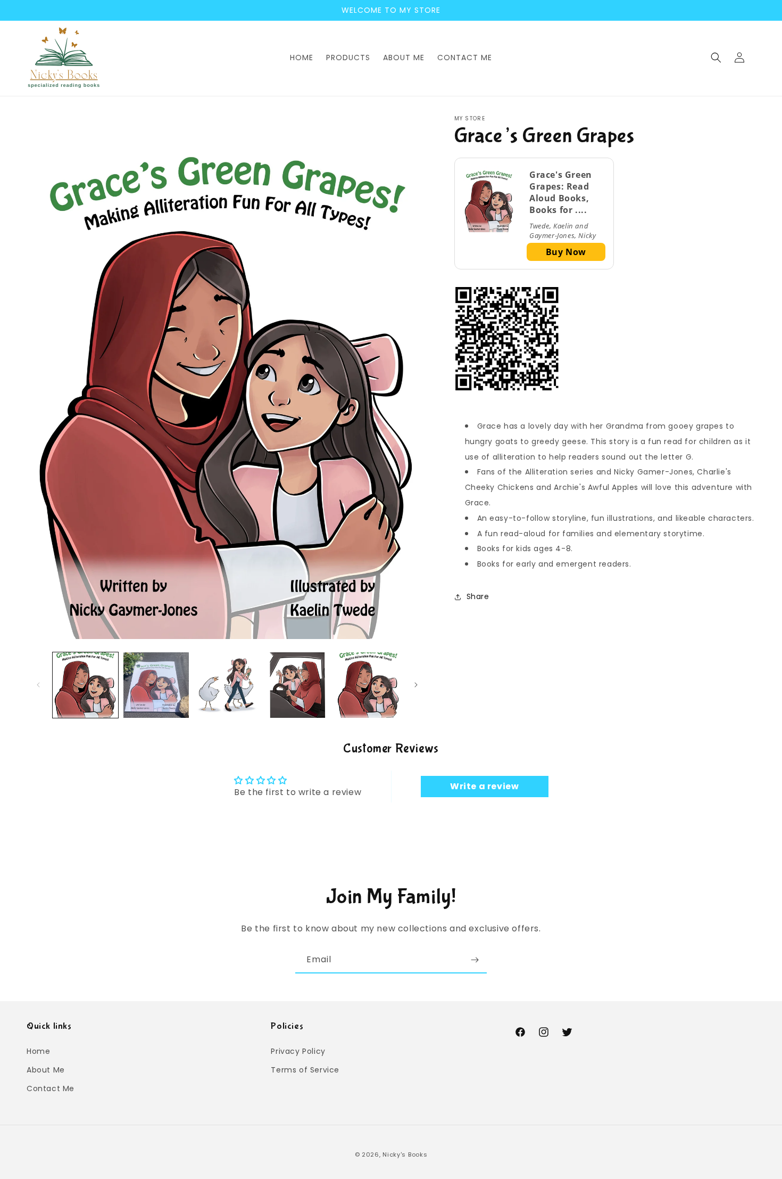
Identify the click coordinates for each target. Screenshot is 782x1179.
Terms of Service (305, 1070)
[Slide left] (38, 685)
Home (38, 1050)
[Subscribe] (474, 959)
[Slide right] (416, 685)
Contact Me (50, 1088)
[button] (716, 57)
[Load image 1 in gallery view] (85, 685)
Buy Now (566, 252)
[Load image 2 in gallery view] (156, 685)
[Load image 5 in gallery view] (368, 685)
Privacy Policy (298, 1050)
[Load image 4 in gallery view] (297, 685)
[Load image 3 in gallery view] (227, 685)
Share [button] (478, 596)
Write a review (484, 786)
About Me (46, 1070)
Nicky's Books (404, 1154)
